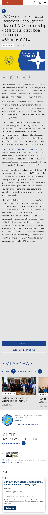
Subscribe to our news (24, 350)
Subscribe (10, 508)
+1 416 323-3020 (21, 421)
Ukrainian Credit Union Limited (12, 462)
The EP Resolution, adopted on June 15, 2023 (21, 149)
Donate (24, 343)
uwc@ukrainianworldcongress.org (27, 424)
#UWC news (8, 45)
